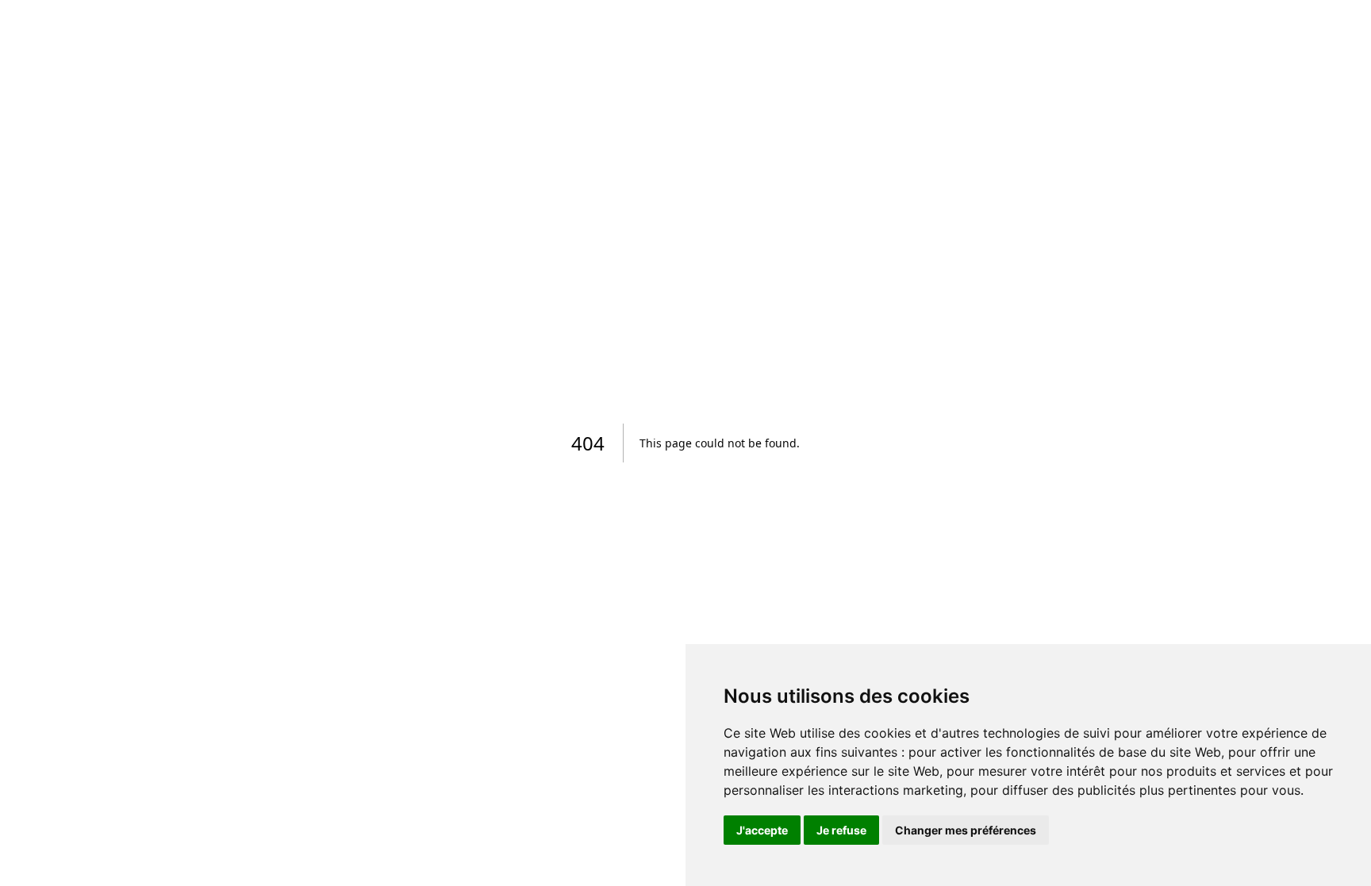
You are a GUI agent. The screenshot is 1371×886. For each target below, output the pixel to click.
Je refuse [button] (841, 830)
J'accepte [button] (762, 830)
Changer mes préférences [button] (965, 830)
